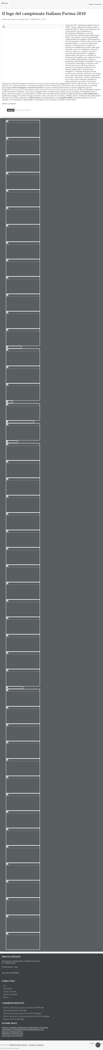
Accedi (10, 110)
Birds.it (6, 997)
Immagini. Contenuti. (36, 1045)
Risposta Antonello (10, 1010)
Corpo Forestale (9, 991)
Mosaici (6, 1019)
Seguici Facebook (10, 994)
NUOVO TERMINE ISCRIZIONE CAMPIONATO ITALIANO (25, 1028)
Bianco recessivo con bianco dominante (19, 1007)
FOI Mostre (7, 988)
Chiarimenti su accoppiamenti (15, 1013)
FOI (4, 985)
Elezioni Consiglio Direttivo (12, 1032)
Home (92, 1043)
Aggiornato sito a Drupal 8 (12, 1036)
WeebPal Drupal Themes (19, 1045)
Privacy (100, 1043)
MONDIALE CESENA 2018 (12, 1034)
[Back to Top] (97, 1044)
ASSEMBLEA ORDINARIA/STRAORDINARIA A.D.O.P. (23, 1030)
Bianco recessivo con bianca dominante (19, 1016)
